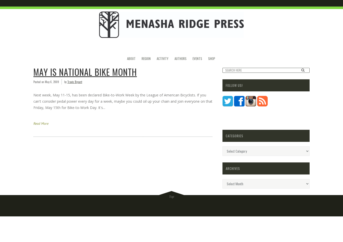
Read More (40, 123)
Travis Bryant (74, 82)
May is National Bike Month (85, 71)
